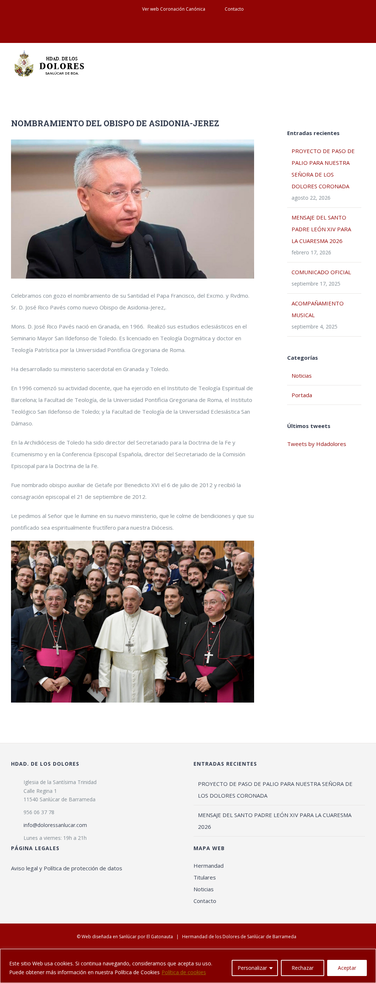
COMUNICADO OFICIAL (321, 272)
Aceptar (347, 967)
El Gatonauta (160, 936)
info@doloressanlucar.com (55, 824)
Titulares (205, 877)
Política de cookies (184, 972)
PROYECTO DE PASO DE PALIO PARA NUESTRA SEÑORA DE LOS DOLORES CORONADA (275, 789)
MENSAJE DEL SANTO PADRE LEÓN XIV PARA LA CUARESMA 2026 (321, 229)
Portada (302, 395)
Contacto (205, 900)
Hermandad (209, 865)
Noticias (302, 375)
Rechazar (303, 967)
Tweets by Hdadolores (316, 443)
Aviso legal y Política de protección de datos (66, 868)
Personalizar (252, 967)
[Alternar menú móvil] (362, 61)
